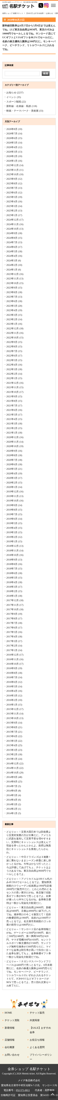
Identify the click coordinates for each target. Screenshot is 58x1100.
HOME (8, 1012)
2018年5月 (11, 577)
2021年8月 (11, 401)
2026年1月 (11, 160)
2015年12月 (12, 709)
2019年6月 (11, 518)
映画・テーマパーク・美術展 (22, 110)
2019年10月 (12, 500)
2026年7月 (11, 133)
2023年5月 (11, 306)
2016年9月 (11, 668)
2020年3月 (11, 478)
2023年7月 (11, 296)
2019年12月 (12, 491)
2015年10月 (12, 718)
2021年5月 (11, 414)
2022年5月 (11, 360)
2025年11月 (12, 170)
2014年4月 (11, 799)
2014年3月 (11, 804)
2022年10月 (12, 337)
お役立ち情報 (37, 1040)
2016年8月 (11, 673)
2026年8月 (11, 129)
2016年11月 (12, 659)
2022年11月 (12, 333)
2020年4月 (11, 473)
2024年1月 (11, 269)
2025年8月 (11, 183)
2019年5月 (11, 523)
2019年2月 (11, 537)
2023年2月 (11, 319)
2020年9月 (11, 451)
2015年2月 (11, 754)
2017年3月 (11, 641)
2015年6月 (11, 736)
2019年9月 (11, 505)
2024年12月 (12, 219)
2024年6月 (11, 247)
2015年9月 (11, 722)
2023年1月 (11, 324)
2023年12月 (12, 274)
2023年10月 (12, 283)
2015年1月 (11, 759)
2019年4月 (11, 528)
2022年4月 (11, 364)
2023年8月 (11, 292)
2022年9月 (11, 342)
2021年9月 (11, 396)
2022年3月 (11, 369)
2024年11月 (12, 224)
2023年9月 (11, 287)
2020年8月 (11, 455)
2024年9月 (11, 233)
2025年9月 (11, 179)
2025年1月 (11, 215)
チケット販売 (37, 1012)
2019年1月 (11, 541)
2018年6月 (11, 573)
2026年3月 (11, 151)
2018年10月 (12, 555)
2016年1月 (11, 704)
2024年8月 (11, 238)
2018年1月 (11, 596)
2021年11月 (12, 387)
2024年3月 (11, 260)
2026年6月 (11, 138)
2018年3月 (11, 586)
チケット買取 (12, 1020)
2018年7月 (11, 568)
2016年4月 (11, 691)
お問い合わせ (12, 1054)
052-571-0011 (23, 1090)
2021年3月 (11, 423)
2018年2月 (11, 591)
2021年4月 (11, 419)
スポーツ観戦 (13, 101)
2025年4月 (11, 201)
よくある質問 (37, 1047)
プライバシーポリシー (41, 1057)
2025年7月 (11, 188)
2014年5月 (11, 795)
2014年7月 (11, 786)
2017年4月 (11, 636)
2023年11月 (12, 278)
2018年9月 (11, 559)
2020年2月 (11, 482)
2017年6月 (11, 627)
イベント (11, 97)
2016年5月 (11, 686)
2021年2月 (11, 428)
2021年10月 (12, 392)
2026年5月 (11, 142)
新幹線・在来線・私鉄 (18, 106)
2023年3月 (11, 315)
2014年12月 (12, 763)
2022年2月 (11, 373)
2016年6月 (11, 682)
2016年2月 (11, 700)
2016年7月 (11, 677)
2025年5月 (11, 197)
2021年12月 (12, 383)
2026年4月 (11, 147)
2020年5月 (11, 469)
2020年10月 (12, 446)
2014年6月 (11, 790)
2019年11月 (12, 496)
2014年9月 (11, 777)
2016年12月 (12, 654)
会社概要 (10, 1047)
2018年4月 (11, 582)
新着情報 (10, 1027)
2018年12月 (12, 546)
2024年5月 (11, 251)
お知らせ (11, 92)
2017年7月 (11, 623)
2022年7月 (11, 351)
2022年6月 (11, 355)
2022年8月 (11, 346)
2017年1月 (11, 650)
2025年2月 (11, 210)
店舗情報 (10, 1040)
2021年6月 (11, 410)
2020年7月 (11, 460)
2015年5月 (11, 741)
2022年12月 (12, 328)
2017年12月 (12, 600)
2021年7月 (11, 405)
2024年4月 (11, 256)
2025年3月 (11, 206)
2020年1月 (11, 487)
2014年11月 (12, 768)
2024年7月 (11, 242)
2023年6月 (11, 301)
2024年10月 (12, 228)
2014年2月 (11, 809)
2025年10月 (12, 174)
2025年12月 (12, 165)
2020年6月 (11, 464)
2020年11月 (12, 441)
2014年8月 (11, 781)
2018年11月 (12, 550)
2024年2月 (11, 265)
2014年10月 (12, 772)
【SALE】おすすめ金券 (40, 1030)
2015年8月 (11, 727)
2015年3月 (11, 750)
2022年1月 (11, 378)
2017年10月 (12, 609)
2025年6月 (11, 192)
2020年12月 (12, 437)
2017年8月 (11, 618)
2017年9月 (11, 614)
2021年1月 (11, 432)
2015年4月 (11, 745)
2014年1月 (11, 813)
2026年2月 (11, 156)
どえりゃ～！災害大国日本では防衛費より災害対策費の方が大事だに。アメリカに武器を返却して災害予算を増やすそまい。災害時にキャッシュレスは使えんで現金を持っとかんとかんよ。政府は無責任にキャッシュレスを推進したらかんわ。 (28, 842)
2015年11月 (12, 713)
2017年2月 (11, 645)
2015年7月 (11, 731)
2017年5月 (11, 632)
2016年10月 (12, 663)
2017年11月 (12, 605)
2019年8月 (11, 509)
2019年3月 (11, 532)
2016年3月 (11, 695)
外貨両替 (35, 1020)
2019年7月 (11, 514)
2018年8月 (11, 564)
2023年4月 (11, 310)
